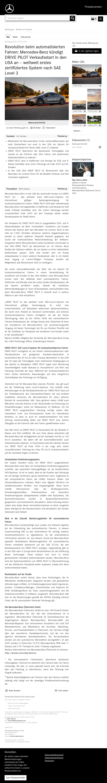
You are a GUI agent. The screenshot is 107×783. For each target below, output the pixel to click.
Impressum (49, 761)
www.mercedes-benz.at (16, 736)
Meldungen (9, 29)
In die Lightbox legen (88, 51)
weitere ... (77, 131)
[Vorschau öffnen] (37, 98)
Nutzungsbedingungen (54, 755)
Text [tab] (8, 37)
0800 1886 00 (11, 719)
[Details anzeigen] (100, 86)
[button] (94, 18)
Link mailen (63, 691)
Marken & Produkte (24, 29)
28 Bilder (37, 128)
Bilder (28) (78, 61)
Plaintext (61, 136)
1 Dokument (50, 128)
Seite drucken (14, 691)
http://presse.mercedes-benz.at (20, 653)
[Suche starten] (72, 18)
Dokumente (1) (81, 140)
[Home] (8, 8)
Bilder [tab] (15, 37)
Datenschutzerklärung (54, 758)
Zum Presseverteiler (15, 778)
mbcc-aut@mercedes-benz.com (17, 720)
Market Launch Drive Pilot (36, 122)
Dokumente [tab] (26, 37)
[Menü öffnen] (100, 19)
